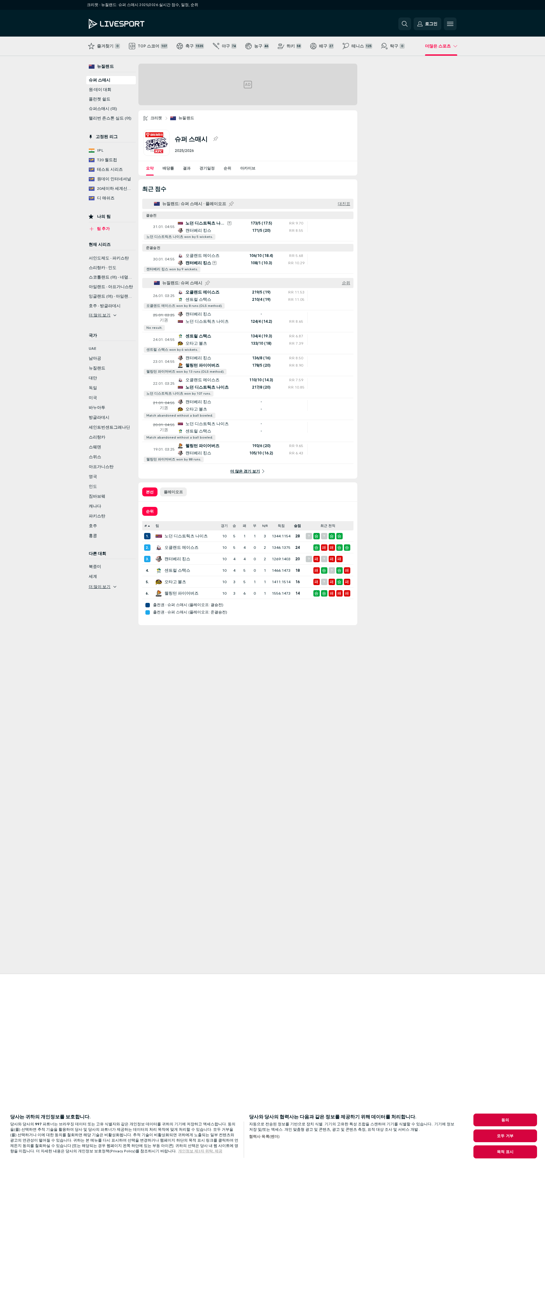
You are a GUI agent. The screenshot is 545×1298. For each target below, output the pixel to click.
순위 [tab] (150, 511)
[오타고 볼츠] (159, 582)
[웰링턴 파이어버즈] (159, 593)
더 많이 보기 (100, 315)
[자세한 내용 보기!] (247, 230)
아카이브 (247, 168)
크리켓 (156, 118)
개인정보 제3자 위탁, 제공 (200, 1151)
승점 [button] (297, 526)
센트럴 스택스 (177, 570)
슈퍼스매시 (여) (103, 108)
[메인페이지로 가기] (132, 24)
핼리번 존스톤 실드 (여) (110, 118)
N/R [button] (265, 526)
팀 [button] (157, 526)
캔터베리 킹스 (177, 559)
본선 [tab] (150, 492)
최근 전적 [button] (327, 526)
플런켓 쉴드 (99, 99)
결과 (187, 168)
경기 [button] (224, 526)
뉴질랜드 (186, 118)
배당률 (168, 168)
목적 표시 (505, 1152)
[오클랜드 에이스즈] (159, 547)
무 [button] (254, 526)
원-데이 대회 (100, 89)
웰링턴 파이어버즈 (181, 593)
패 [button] (244, 526)
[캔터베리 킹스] (159, 559)
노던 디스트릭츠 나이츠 (186, 536)
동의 (505, 1120)
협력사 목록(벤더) (264, 1136)
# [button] (145, 526)
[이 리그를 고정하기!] (215, 139)
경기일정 (207, 168)
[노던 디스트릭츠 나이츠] (159, 536)
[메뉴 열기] (450, 23)
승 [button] (234, 526)
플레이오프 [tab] (173, 492)
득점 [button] (281, 526)
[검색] (404, 23)
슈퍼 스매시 (99, 80)
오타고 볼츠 (175, 581)
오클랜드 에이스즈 (181, 547)
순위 (227, 168)
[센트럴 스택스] (159, 570)
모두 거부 (505, 1136)
